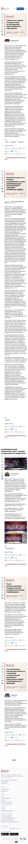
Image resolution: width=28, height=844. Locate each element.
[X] (8, 828)
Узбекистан (13, 142)
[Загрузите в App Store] (5, 834)
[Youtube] (11, 828)
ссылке (15, 288)
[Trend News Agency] (4, 771)
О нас (2, 796)
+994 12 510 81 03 (4, 781)
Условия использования (6, 815)
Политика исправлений (6, 803)
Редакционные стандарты (6, 802)
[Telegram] (14, 828)
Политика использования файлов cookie (9, 821)
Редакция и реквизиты (6, 798)
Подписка (3, 808)
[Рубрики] (25, 9)
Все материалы (13, 41)
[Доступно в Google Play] (14, 834)
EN (11, 841)
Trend (17, 59)
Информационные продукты (7, 810)
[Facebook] (5, 828)
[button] (2, 14)
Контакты (3, 800)
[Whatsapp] (2, 828)
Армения (7, 420)
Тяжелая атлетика (10, 548)
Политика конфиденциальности (8, 817)
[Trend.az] (5, 9)
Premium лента (4, 791)
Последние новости (5, 789)
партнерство (21, 142)
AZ (14, 841)
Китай (7, 142)
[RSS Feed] (19, 828)
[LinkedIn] (16, 828)
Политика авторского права (7, 819)
